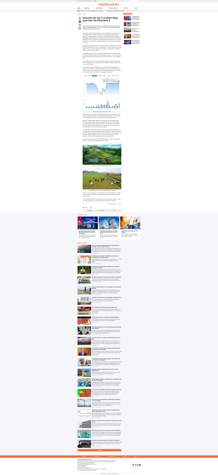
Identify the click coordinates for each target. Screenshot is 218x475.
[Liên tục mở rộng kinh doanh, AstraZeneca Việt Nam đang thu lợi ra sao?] (84, 424)
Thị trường (97, 313)
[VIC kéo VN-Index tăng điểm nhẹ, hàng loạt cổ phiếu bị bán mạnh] (84, 393)
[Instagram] (135, 465)
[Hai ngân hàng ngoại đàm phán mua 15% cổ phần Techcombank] (84, 280)
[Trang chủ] (78, 8)
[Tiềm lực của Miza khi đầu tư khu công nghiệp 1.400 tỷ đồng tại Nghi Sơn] (84, 290)
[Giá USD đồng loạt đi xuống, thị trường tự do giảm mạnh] (84, 311)
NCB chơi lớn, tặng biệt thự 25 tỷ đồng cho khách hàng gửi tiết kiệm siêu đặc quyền (108, 232)
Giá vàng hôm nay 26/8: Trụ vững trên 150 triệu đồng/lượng (105, 317)
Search (139, 1)
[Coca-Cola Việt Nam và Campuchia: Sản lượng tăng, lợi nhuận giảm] (84, 341)
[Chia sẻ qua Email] (80, 25)
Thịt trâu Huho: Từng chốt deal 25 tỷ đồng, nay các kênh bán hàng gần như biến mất (83, 10)
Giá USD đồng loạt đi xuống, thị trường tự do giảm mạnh (104, 307)
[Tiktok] (140, 465)
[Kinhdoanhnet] (109, 4)
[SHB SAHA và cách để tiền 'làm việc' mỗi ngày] (130, 223)
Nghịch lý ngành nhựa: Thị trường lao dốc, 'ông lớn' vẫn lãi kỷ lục (106, 430)
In (114, 210)
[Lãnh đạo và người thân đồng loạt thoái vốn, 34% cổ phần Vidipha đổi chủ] (84, 373)
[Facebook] (133, 465)
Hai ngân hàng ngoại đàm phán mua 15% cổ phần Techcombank (111, 10)
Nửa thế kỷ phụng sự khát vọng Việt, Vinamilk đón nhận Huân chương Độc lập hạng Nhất (87, 232)
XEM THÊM (99, 450)
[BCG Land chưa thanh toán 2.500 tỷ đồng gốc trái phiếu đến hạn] (84, 301)
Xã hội (97, 355)
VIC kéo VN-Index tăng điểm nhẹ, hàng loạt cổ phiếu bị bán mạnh (106, 389)
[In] (80, 28)
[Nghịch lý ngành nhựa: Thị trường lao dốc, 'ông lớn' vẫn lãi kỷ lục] (84, 434)
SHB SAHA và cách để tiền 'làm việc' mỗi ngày (129, 231)
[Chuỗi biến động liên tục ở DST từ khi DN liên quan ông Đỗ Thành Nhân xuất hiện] (84, 330)
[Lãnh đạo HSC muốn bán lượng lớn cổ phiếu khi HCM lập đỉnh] (84, 444)
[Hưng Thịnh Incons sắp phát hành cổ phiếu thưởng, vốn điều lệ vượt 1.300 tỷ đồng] (84, 403)
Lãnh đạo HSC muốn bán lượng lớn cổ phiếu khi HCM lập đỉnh (106, 440)
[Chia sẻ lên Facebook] (80, 21)
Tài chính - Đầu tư (98, 263)
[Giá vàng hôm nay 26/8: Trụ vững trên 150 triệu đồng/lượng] (84, 321)
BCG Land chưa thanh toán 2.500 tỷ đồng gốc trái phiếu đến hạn (106, 297)
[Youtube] (137, 465)
